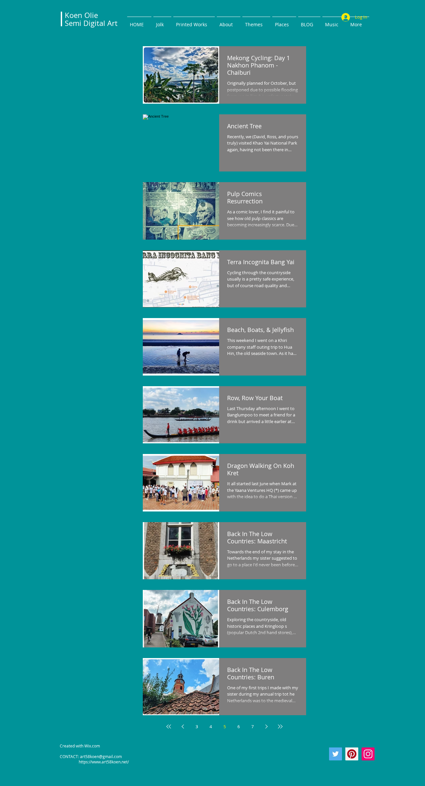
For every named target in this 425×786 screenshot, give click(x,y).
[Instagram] (368, 753)
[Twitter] (335, 753)
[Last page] (280, 726)
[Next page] (266, 726)
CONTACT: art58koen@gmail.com (91, 756)
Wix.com (92, 745)
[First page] (169, 726)
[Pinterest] (351, 753)
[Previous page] (183, 726)
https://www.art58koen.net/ (94, 761)
